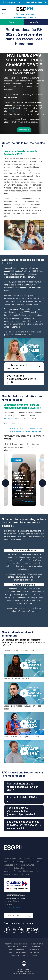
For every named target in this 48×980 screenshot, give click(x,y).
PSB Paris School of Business (16, 944)
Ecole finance (13, 947)
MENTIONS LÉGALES (23, 971)
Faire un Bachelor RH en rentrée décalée (25, 428)
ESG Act (25, 956)
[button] (24, 367)
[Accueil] (13, 851)
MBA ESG (25, 947)
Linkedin (29, 930)
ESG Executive (34, 950)
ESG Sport (15, 956)
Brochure (12, 22)
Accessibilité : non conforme (23, 974)
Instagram (14, 930)
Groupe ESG (35, 947)
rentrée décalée (10, 419)
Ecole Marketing (37, 944)
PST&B (34, 956)
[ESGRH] (24, 9)
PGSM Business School (17, 953)
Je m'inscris (24, 130)
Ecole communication (17, 950)
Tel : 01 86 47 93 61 (12, 907)
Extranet (36, 930)
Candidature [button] (35, 22)
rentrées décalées (18, 111)
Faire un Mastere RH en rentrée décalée (25, 431)
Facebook (7, 930)
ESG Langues (34, 953)
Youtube (21, 930)
